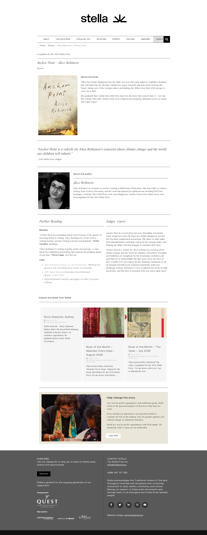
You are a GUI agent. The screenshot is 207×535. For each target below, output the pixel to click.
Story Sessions (60, 322)
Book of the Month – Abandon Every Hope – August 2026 (100, 351)
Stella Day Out (84, 39)
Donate (159, 39)
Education (50, 322)
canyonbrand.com (133, 515)
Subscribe (145, 39)
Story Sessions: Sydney (59, 317)
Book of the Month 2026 (98, 360)
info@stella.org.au (116, 465)
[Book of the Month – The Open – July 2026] (146, 323)
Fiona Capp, (64, 255)
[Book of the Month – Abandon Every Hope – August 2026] (103, 323)
